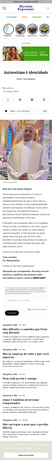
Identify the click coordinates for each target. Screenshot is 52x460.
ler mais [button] (37, 448)
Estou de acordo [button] (26, 455)
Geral (24, 17)
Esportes (37, 17)
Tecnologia (11, 17)
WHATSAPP (39, 278)
